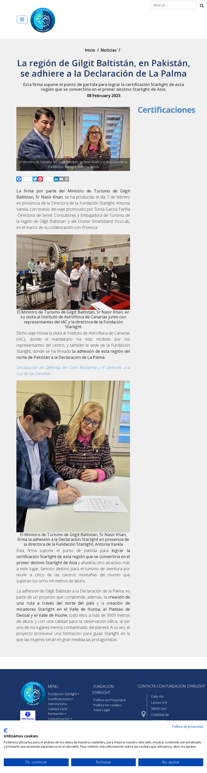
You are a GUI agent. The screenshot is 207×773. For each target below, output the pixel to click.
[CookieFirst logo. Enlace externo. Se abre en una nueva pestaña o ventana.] (6, 730)
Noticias (109, 50)
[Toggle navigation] (22, 19)
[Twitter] (35, 179)
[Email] (61, 179)
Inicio (90, 50)
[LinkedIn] (56, 179)
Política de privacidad (187, 726)
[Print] (66, 179)
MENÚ (53, 686)
